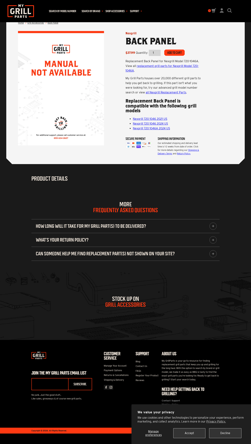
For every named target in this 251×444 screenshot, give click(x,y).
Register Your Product (147, 375)
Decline (225, 433)
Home (21, 22)
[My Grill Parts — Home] (19, 11)
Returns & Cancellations (116, 375)
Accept (189, 433)
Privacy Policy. (216, 421)
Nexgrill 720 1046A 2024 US (151, 128)
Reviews (140, 380)
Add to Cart (174, 53)
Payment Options (113, 370)
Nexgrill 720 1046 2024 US (150, 123)
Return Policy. (184, 153)
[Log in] (222, 11)
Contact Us (141, 366)
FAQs (138, 370)
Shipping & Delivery (114, 379)
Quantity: (142, 53)
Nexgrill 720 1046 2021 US (150, 119)
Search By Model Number (62, 11)
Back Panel (53, 22)
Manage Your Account (115, 365)
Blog (138, 361)
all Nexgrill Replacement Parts (166, 92)
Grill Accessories (35, 22)
